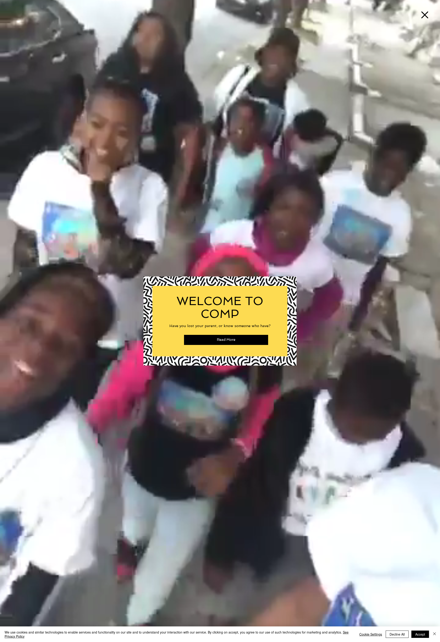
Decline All (397, 634)
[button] (425, 14)
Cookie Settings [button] (370, 634)
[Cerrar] (434, 634)
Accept (420, 634)
